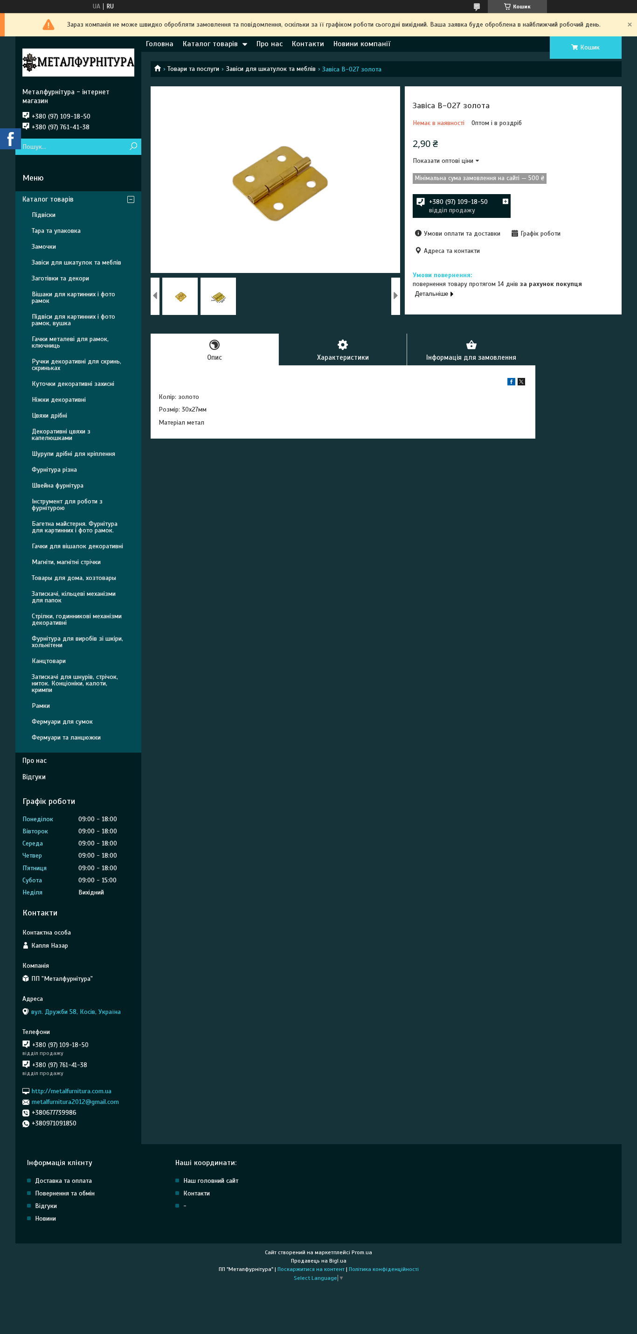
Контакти (308, 44)
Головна (159, 44)
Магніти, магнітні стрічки (66, 562)
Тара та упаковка (56, 231)
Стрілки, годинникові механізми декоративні (77, 619)
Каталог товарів (210, 44)
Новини (45, 1218)
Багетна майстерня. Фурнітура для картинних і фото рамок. (75, 527)
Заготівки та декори (60, 278)
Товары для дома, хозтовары (74, 578)
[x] (521, 383)
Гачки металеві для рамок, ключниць (70, 342)
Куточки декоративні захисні (73, 384)
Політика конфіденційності (384, 1269)
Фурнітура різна (54, 470)
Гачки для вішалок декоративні (77, 546)
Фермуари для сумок (62, 722)
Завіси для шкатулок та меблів (271, 69)
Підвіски (43, 215)
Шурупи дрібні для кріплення (73, 454)
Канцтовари (49, 661)
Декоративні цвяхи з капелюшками (61, 434)
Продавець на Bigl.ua (318, 1260)
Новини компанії (361, 44)
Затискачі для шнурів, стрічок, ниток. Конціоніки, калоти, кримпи (75, 683)
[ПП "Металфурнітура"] (78, 62)
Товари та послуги (193, 69)
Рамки (41, 706)
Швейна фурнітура (57, 485)
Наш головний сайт (210, 1181)
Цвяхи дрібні (49, 415)
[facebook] (511, 383)
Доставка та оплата (63, 1181)
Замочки (44, 247)
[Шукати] (133, 147)
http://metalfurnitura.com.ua (71, 1091)
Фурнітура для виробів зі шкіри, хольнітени (77, 642)
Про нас (269, 44)
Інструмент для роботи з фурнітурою (67, 504)
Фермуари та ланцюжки (66, 737)
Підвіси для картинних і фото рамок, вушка (73, 320)
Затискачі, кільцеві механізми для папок (74, 597)
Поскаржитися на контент (311, 1269)
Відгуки (34, 777)
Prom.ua (362, 1252)
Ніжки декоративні (59, 400)
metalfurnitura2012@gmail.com (75, 1102)
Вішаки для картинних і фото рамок (73, 297)
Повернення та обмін (65, 1193)
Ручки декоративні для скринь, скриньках (76, 364)
